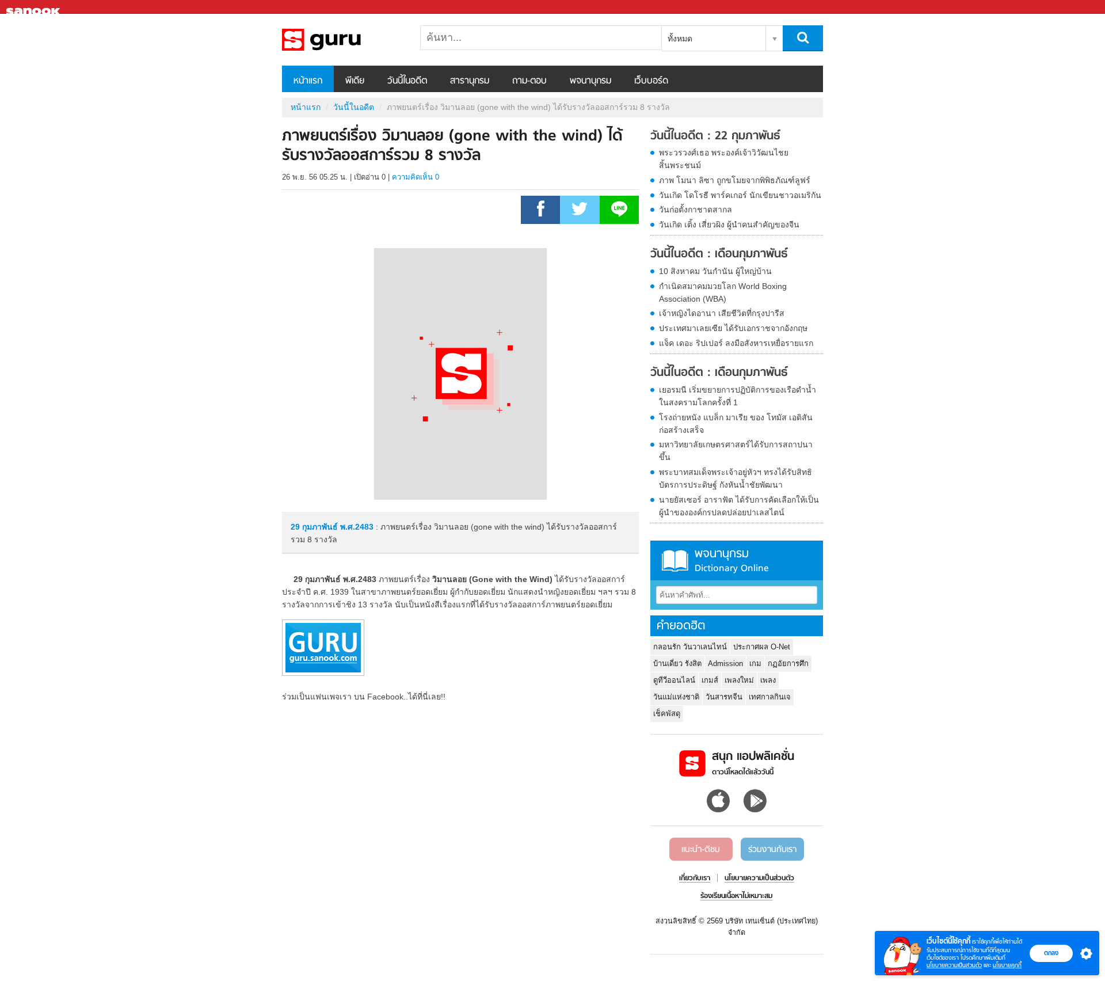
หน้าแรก (308, 81)
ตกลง (1051, 952)
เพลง (768, 680)
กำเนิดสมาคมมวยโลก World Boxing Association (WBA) (723, 292)
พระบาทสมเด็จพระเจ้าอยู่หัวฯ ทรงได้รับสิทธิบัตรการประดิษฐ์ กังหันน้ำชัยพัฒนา (735, 478)
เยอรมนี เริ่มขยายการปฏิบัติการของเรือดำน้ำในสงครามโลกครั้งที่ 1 (737, 396)
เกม (755, 663)
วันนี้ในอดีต (407, 81)
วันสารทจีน (724, 697)
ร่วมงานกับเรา (772, 850)
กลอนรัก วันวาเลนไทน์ (690, 646)
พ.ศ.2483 (357, 526)
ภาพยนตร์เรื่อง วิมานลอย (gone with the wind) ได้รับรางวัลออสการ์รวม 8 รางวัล (342, 39)
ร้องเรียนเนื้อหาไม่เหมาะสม (736, 896)
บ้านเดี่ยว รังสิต (677, 663)
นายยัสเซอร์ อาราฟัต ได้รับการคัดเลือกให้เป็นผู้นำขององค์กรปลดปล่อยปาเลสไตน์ (739, 506)
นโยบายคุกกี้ (1007, 965)
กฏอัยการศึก (788, 663)
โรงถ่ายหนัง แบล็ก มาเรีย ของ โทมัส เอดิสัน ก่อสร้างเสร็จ (736, 424)
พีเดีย (354, 81)
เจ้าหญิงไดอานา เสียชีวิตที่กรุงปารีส (721, 313)
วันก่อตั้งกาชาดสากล (695, 209)
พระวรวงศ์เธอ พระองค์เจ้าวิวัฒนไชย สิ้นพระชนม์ (723, 159)
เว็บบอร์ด (651, 81)
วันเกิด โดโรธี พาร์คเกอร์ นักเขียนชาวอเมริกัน (740, 195)
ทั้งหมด (680, 38)
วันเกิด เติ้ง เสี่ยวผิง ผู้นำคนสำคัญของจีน (729, 224)
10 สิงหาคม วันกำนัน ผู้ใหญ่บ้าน (715, 271)
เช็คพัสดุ (666, 713)
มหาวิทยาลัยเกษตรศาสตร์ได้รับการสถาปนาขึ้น (736, 451)
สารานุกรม (469, 81)
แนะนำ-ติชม (700, 850)
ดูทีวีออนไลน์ (674, 680)
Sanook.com (34, 7)
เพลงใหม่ (739, 680)
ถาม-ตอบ (529, 81)
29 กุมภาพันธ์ (315, 526)
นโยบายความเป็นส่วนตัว (954, 965)
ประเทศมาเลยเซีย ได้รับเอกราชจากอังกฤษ (733, 328)
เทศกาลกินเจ (770, 697)
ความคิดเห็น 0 (415, 177)
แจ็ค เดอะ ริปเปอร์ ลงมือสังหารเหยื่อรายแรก (736, 343)
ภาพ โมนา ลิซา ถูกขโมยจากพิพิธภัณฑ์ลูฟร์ (734, 180)
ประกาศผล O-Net (761, 646)
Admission (725, 663)
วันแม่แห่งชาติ (676, 697)
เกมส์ (710, 680)
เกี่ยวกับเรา (694, 878)
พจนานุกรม (590, 81)
